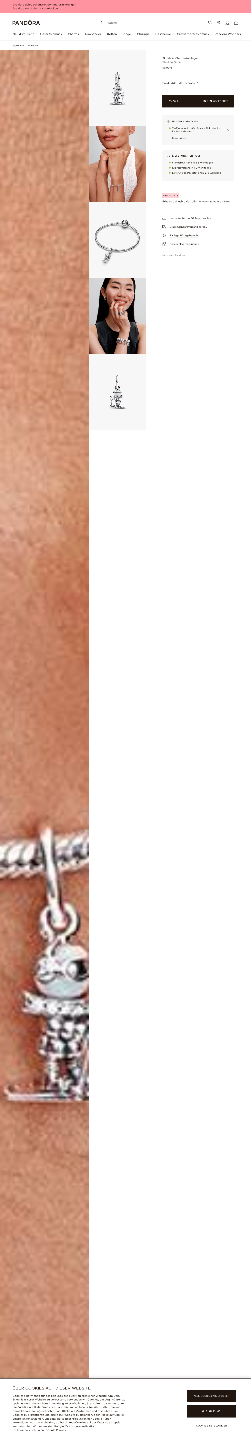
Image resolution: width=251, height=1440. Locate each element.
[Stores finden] (219, 22)
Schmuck (33, 45)
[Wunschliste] (210, 22)
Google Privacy (55, 1430)
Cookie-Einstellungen (211, 1426)
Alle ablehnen (211, 1411)
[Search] (103, 23)
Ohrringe (143, 34)
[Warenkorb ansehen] (236, 22)
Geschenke (163, 34)
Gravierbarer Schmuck (193, 34)
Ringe (127, 34)
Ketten (112, 34)
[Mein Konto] (227, 22)
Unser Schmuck (51, 34)
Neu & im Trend (24, 34)
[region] (125, 1409)
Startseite (18, 45)
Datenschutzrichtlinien (29, 1430)
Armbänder (93, 34)
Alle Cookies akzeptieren (211, 1396)
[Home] (26, 23)
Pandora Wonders (228, 34)
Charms (73, 34)
